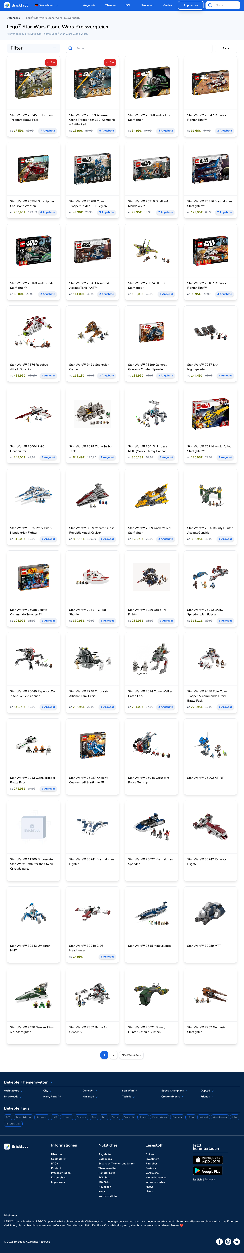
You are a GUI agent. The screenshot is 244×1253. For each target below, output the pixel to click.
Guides (167, 5)
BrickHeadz (11, 1096)
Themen (110, 5)
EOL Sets (104, 1177)
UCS (55, 1117)
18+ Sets (104, 1182)
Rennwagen (42, 1117)
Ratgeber (151, 1163)
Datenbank (105, 1159)
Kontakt (56, 1168)
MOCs (149, 1187)
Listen (149, 1191)
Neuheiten (147, 5)
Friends (205, 1096)
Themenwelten (107, 1168)
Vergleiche (152, 1173)
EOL (128, 5)
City (45, 1090)
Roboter (143, 1117)
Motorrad (204, 1117)
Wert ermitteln (107, 1196)
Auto (104, 1117)
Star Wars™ (129, 1090)
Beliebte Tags (16, 1108)
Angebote (89, 5)
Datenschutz (59, 1177)
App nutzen (191, 5)
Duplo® (205, 1090)
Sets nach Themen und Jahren (116, 1163)
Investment (152, 1159)
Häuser (191, 1117)
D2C (8, 1117)
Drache (115, 1117)
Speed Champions (172, 1090)
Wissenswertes (155, 1182)
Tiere (94, 1117)
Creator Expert (170, 1096)
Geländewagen (220, 1117)
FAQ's (55, 1163)
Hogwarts (66, 1117)
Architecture (11, 1090)
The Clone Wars (13, 1123)
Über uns (56, 1154)
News (102, 1191)
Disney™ (88, 1090)
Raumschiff (129, 1117)
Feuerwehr (177, 1117)
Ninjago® (88, 1096)
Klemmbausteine (156, 1177)
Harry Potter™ (52, 1096)
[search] (210, 5)
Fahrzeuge (81, 1117)
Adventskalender (23, 1117)
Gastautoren (58, 1159)
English (197, 1179)
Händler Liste (106, 1173)
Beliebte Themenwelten (26, 1082)
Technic (126, 1096)
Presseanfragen (61, 1173)
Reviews (151, 1168)
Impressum (58, 1182)
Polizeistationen (159, 1117)
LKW (234, 1117)
